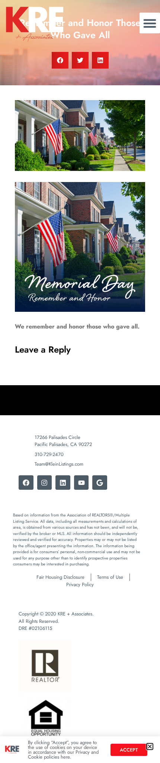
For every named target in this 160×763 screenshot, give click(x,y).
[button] (150, 746)
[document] (80, 381)
